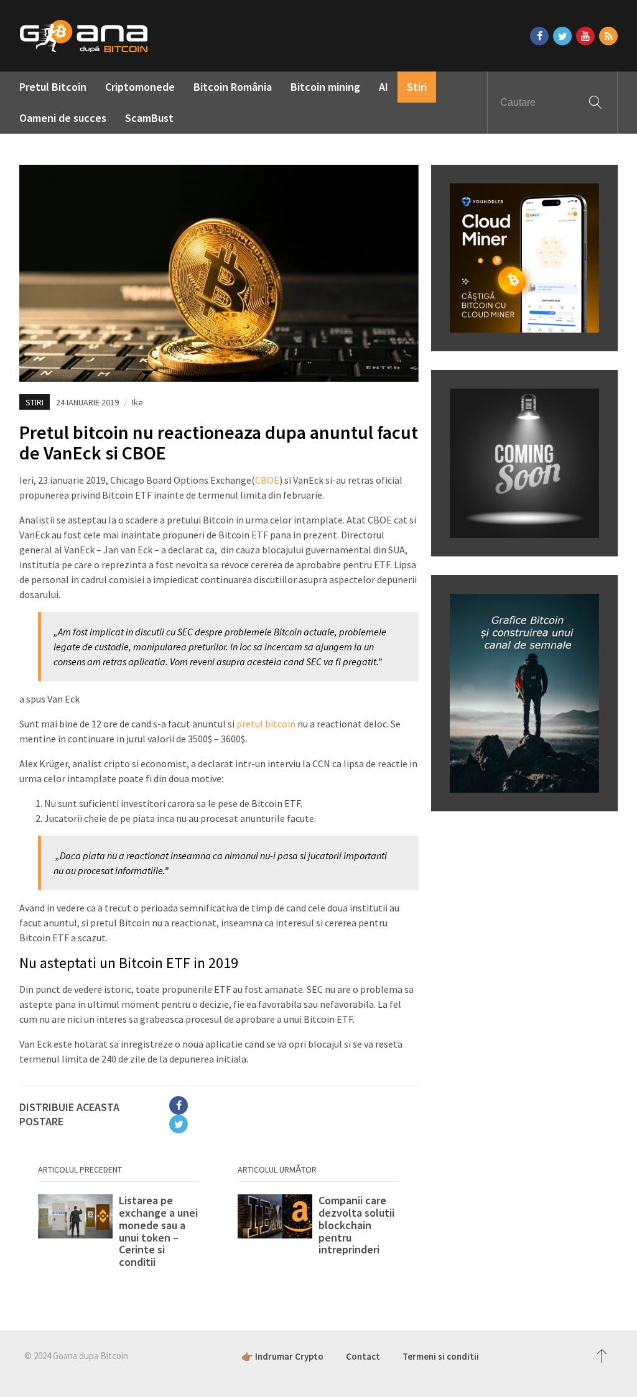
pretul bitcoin (265, 723)
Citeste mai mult (119, 1231)
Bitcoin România (232, 87)
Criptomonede (140, 87)
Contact (363, 1356)
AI (383, 87)
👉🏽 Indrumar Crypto (282, 1356)
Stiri (417, 87)
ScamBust (149, 118)
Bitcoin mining (325, 87)
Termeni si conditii (440, 1356)
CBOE (267, 480)
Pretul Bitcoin (52, 87)
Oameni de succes (62, 118)
